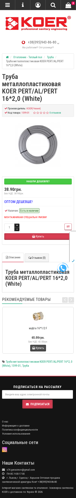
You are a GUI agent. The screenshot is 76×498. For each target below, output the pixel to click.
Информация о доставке (15, 425)
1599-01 (16, 365)
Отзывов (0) (39, 257)
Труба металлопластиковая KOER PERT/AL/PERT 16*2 (38, 361)
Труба (25, 365)
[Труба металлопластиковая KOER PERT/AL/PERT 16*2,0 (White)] (38, 144)
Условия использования (16, 433)
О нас (5, 421)
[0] (68, 5)
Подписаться (39, 404)
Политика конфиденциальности (20, 429)
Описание (14, 257)
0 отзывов (55, 112)
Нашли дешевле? (38, 181)
